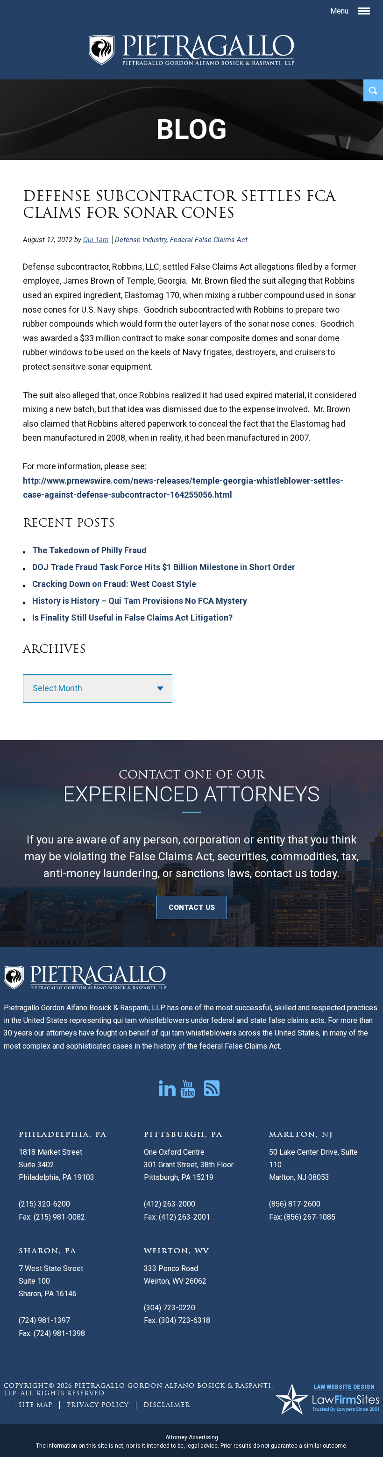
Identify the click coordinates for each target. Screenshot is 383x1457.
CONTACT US (192, 907)
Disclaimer (166, 1405)
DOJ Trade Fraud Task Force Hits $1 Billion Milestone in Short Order (163, 567)
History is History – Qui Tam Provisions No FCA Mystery (139, 601)
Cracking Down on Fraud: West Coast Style (114, 584)
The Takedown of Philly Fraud (89, 550)
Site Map (35, 1405)
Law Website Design (344, 1387)
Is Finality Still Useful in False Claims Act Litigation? (132, 617)
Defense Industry (141, 240)
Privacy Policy (98, 1405)
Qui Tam (96, 240)
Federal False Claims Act (209, 240)
